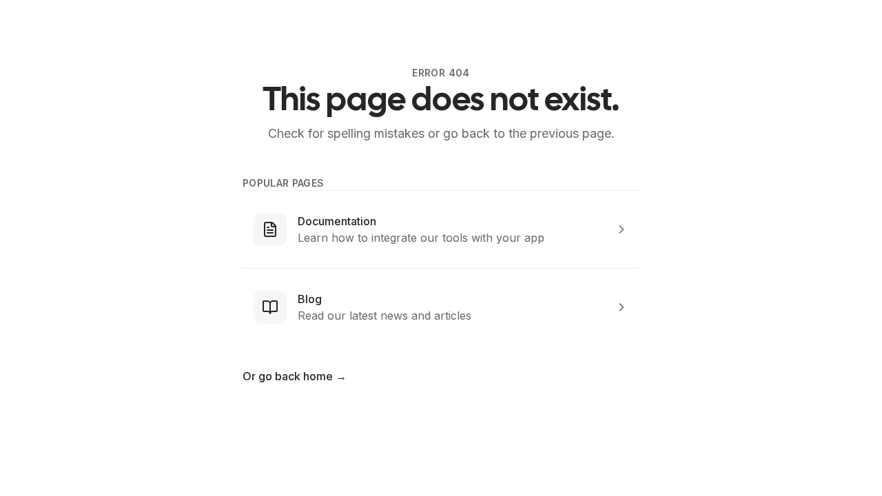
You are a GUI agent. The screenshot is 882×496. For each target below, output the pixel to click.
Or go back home (295, 376)
